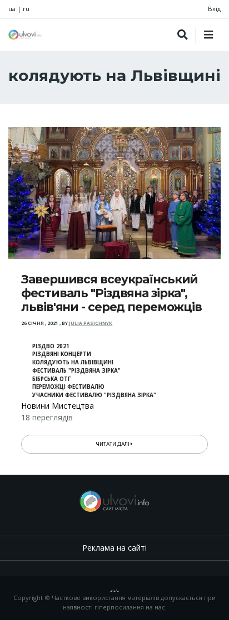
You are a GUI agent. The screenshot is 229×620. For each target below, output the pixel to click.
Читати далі (113, 444)
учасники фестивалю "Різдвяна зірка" (94, 395)
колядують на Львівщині (72, 362)
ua (12, 8)
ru (26, 8)
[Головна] (25, 34)
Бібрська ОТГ (51, 379)
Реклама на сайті (114, 547)
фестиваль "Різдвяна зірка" (76, 370)
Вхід (214, 8)
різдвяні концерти (61, 354)
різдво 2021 (50, 346)
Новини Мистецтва (57, 405)
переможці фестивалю (68, 386)
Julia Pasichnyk (90, 323)
